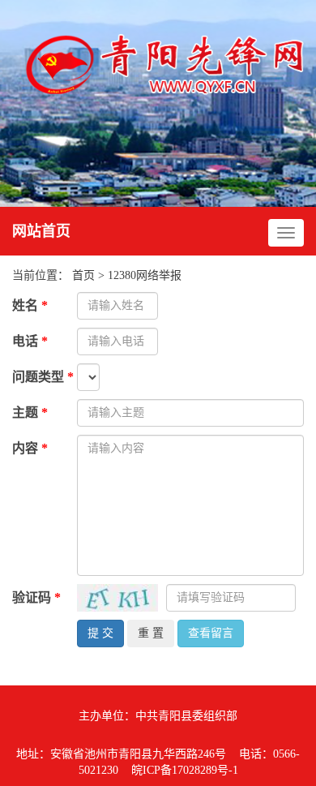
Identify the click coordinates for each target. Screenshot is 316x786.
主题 (30, 412)
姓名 (30, 305)
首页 (83, 275)
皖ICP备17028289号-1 (184, 770)
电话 (30, 341)
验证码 (36, 597)
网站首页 (41, 231)
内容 (30, 448)
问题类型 (43, 377)
